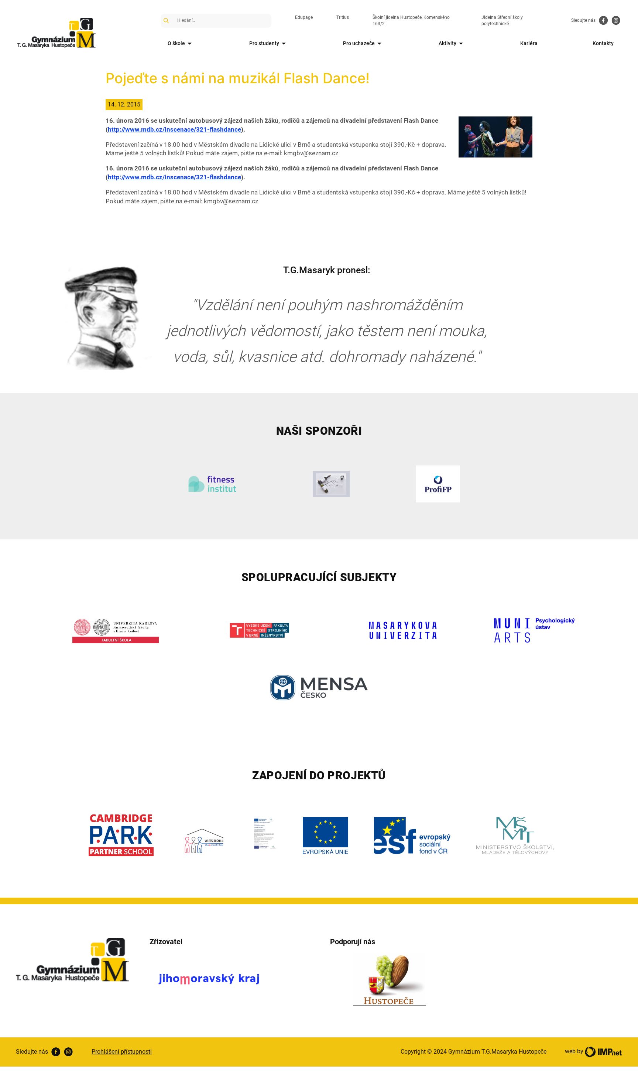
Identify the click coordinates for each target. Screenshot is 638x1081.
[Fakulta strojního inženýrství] (259, 630)
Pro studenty (264, 43)
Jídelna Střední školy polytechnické (502, 20)
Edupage (304, 17)
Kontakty (603, 43)
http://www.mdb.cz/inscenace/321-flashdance (174, 129)
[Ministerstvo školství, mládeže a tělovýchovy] (515, 835)
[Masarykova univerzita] (403, 630)
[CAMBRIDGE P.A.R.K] (121, 835)
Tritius (342, 17)
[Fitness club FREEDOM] (212, 483)
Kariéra (529, 43)
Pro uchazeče (359, 43)
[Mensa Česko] (319, 688)
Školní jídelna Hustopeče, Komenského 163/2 (411, 20)
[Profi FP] (438, 483)
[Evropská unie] (325, 835)
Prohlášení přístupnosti (122, 1051)
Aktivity (447, 43)
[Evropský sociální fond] (412, 835)
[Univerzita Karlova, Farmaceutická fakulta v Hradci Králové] (116, 630)
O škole (176, 43)
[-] (495, 136)
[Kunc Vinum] (331, 484)
